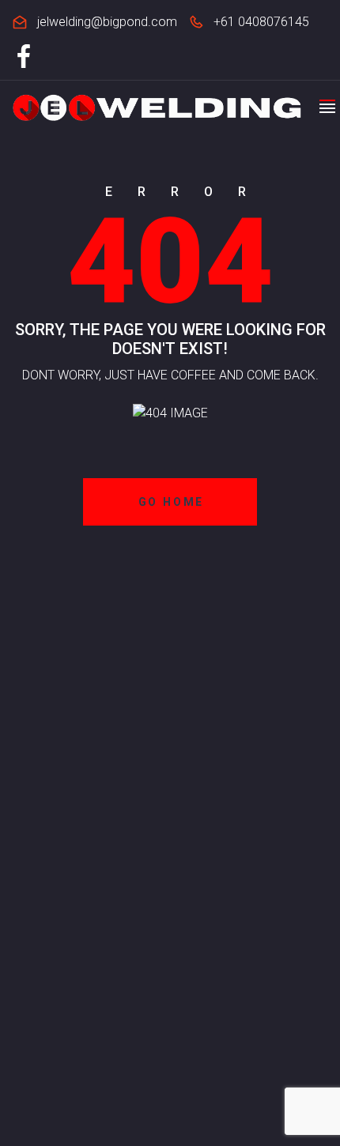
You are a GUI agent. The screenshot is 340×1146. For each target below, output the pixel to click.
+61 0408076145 (261, 21)
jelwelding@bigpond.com (107, 21)
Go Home (171, 502)
